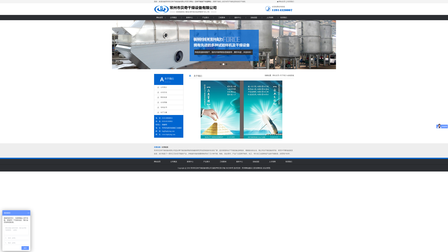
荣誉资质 (164, 97)
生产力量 (164, 112)
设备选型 (254, 17)
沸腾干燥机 (217, 1)
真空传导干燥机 (228, 1)
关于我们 (283, 75)
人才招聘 (270, 17)
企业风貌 (164, 102)
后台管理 (266, 168)
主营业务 (157, 147)
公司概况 (173, 17)
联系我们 (290, 1)
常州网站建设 (247, 168)
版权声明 (215, 168)
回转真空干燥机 (239, 1)
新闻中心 (189, 17)
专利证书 (164, 107)
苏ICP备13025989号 (226, 168)
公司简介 (164, 87)
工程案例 (221, 17)
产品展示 (205, 17)
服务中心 (237, 17)
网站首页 (282, 1)
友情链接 (165, 147)
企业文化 (164, 92)
